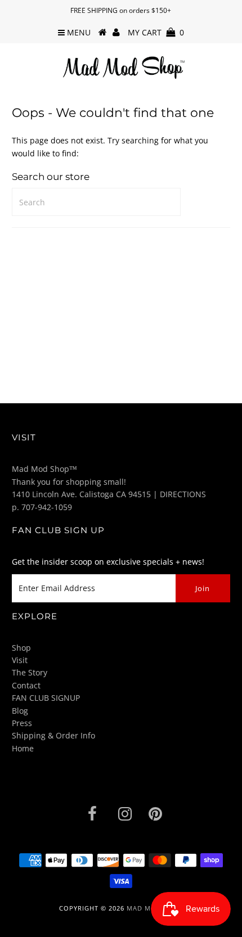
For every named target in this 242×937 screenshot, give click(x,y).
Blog (20, 710)
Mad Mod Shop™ (44, 468)
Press (22, 723)
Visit (20, 660)
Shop (21, 647)
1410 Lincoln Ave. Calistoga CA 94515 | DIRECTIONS (109, 494)
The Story (29, 672)
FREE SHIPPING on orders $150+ (120, 10)
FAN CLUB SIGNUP (46, 697)
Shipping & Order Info (53, 735)
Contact (26, 685)
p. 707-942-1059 (42, 507)
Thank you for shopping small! (69, 481)
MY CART (156, 32)
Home (23, 748)
